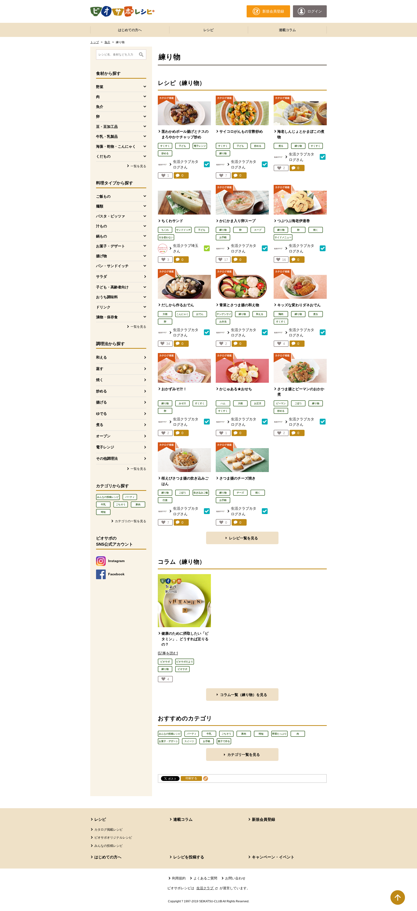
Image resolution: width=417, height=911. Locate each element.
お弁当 (223, 321)
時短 (103, 512)
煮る (99, 425)
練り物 (223, 153)
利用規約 (179, 878)
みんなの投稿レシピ (108, 497)
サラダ (101, 276)
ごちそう (120, 504)
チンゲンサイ (224, 314)
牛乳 (103, 504)
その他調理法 (107, 458)
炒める (101, 391)
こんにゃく (182, 314)
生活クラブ (207, 888)
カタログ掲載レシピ (108, 829)
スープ (257, 230)
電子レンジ (105, 447)
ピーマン (281, 403)
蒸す (99, 369)
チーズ (240, 492)
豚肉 (138, 504)
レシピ (208, 30)
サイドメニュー (283, 237)
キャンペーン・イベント (273, 857)
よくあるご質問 (205, 878)
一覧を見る (138, 166)
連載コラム (287, 30)
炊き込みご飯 (201, 492)
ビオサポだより (184, 661)
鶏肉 (280, 314)
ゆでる (101, 413)
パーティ (130, 497)
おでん (199, 314)
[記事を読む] (168, 653)
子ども (182, 146)
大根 (165, 314)
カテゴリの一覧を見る (130, 521)
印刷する (191, 778)
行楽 (165, 500)
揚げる (101, 402)
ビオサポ (165, 661)
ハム (223, 403)
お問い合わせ (235, 878)
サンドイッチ (183, 230)
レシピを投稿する (188, 857)
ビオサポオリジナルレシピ (113, 837)
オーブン (103, 436)
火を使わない (166, 237)
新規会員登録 (263, 819)
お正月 (257, 403)
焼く (99, 380)
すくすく (165, 146)
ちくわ (165, 230)
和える (101, 357)
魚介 (107, 42)
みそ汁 (182, 403)
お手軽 (223, 237)
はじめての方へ (130, 30)
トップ (94, 42)
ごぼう (298, 403)
